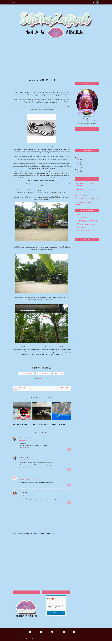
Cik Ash (22, 477)
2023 (78, 155)
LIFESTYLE (70, 72)
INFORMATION (59, 72)
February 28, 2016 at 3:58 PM (27, 495)
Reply (69, 449)
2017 (78, 169)
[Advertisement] (49, 55)
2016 (78, 171)
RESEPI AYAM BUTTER (81, 195)
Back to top (93, 639)
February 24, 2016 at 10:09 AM (27, 479)
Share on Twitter (44, 373)
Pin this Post (59, 373)
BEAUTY (43, 72)
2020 (78, 162)
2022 (78, 157)
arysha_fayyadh (25, 437)
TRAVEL (78, 72)
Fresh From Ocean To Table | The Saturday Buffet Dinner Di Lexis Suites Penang (86, 230)
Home (14, 2)
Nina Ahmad (23, 492)
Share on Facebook (27, 373)
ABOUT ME (34, 72)
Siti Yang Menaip (25, 457)
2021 (78, 159)
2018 (78, 167)
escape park (42, 378)
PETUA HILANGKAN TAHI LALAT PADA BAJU (86, 198)
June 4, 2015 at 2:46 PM (25, 440)
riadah (47, 378)
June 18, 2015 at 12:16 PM (26, 460)
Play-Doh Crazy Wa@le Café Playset (86, 224)
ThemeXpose (22, 638)
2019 (78, 164)
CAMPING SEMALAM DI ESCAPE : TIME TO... (20, 423)
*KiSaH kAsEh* (80, 227)
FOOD (50, 72)
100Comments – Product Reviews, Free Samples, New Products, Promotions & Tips (87, 222)
